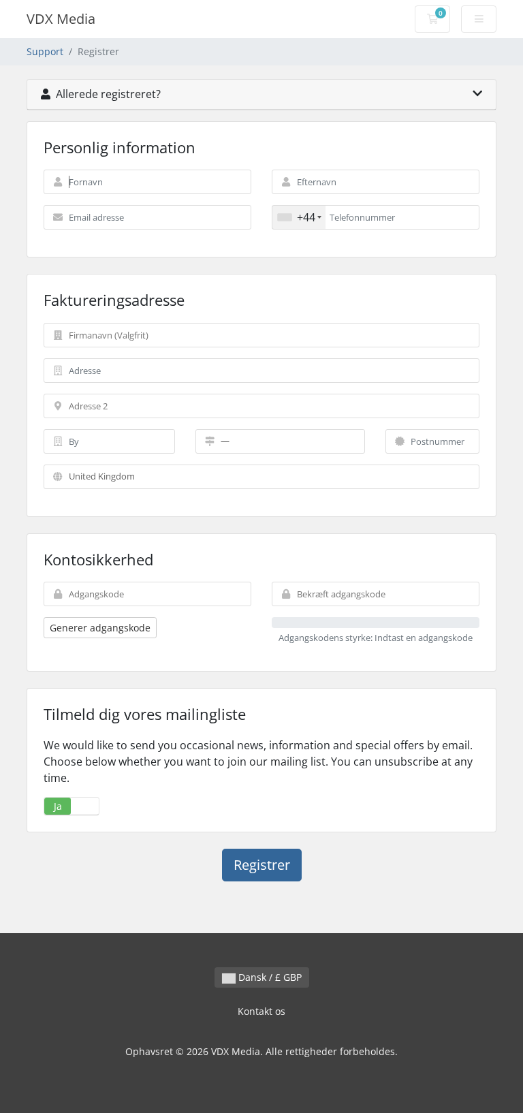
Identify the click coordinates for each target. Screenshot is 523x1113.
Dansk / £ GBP (269, 977)
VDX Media (61, 19)
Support (45, 51)
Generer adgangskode (100, 627)
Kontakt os (261, 1011)
